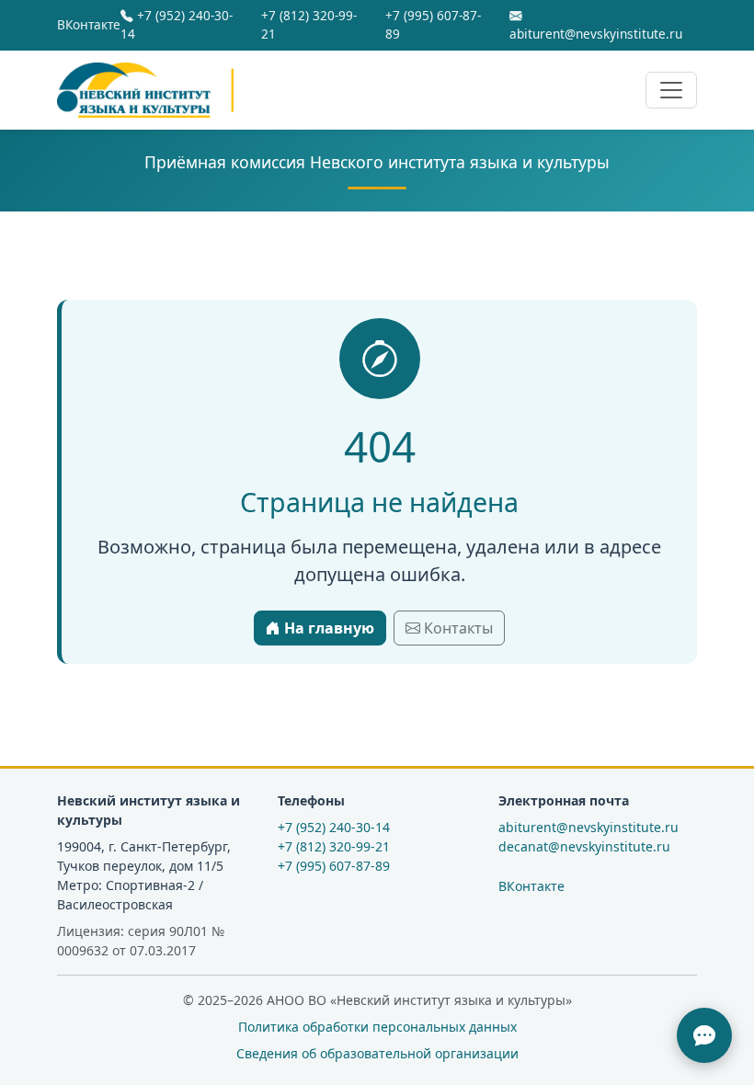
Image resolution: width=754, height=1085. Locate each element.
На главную (327, 628)
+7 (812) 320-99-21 (309, 24)
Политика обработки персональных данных (377, 1026)
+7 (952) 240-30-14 (176, 24)
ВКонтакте (88, 24)
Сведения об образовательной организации (377, 1053)
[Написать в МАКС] (704, 1035)
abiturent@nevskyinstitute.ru (595, 33)
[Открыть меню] (671, 90)
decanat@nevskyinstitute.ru (584, 846)
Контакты (456, 628)
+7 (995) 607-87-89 (433, 24)
